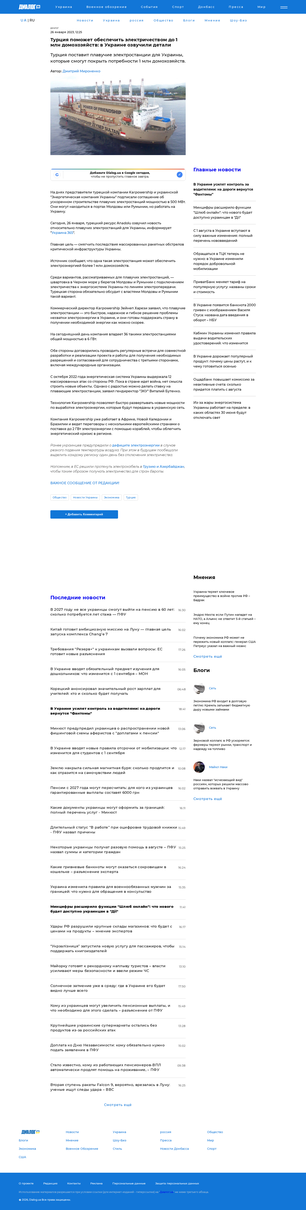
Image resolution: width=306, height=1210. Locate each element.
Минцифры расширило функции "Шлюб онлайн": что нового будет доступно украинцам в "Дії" (222, 212)
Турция (131, 497)
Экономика (111, 497)
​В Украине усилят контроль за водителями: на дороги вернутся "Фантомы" (223, 189)
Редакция (50, 1183)
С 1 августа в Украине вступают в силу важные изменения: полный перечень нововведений (223, 236)
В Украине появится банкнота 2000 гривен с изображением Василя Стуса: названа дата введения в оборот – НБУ (224, 312)
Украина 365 (62, 233)
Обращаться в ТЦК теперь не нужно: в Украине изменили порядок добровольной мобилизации (218, 261)
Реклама (96, 1183)
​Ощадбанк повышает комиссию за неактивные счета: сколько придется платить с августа (223, 384)
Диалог (54, 28)
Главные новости (217, 170)
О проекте (26, 1183)
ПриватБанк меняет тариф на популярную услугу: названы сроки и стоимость (224, 287)
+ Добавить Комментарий (84, 514)
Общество (60, 497)
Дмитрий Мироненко (81, 71)
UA (24, 20)
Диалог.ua (166, 1192)
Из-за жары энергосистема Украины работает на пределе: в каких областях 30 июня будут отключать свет (221, 410)
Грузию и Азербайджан (163, 467)
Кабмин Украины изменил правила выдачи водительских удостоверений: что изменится (224, 338)
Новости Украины (85, 497)
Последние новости (78, 597)
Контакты (74, 1183)
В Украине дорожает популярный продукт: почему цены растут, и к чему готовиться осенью (223, 361)
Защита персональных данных (177, 1183)
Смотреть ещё (118, 1105)
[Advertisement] (118, 553)
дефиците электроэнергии (136, 445)
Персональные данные (129, 1183)
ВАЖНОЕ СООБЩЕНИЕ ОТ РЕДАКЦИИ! (84, 483)
